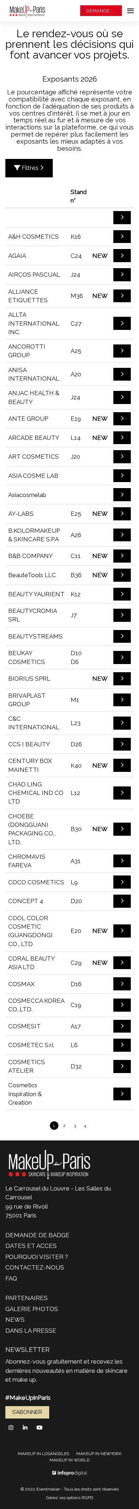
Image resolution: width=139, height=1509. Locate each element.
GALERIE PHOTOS (31, 1308)
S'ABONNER (27, 1412)
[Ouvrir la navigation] (130, 11)
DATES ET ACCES (31, 1245)
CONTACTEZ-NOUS (34, 1267)
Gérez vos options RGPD (69, 1497)
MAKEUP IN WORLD (69, 1460)
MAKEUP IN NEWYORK (99, 1453)
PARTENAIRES (26, 1297)
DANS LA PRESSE (30, 1330)
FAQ (11, 1278)
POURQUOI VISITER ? (36, 1256)
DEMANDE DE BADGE (104, 10)
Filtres (30, 167)
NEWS (15, 1319)
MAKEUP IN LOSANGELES (43, 1453)
